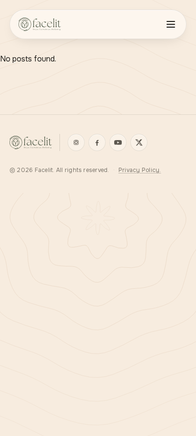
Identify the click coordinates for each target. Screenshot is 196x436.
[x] (138, 142)
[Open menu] (170, 24)
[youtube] (118, 142)
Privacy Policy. (139, 170)
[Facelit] (31, 142)
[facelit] (40, 24)
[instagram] (76, 142)
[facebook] (97, 142)
